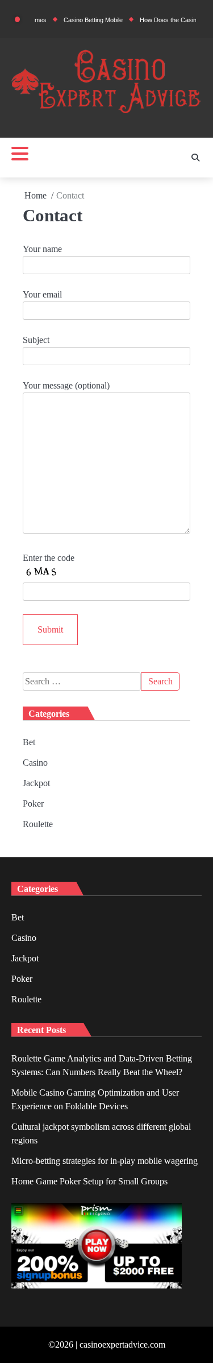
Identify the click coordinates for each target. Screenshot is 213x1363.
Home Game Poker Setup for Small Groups (89, 1181)
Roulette (38, 824)
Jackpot (36, 783)
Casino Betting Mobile (84, 19)
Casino (35, 762)
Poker (33, 803)
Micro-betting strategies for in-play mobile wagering (104, 1161)
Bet (29, 742)
